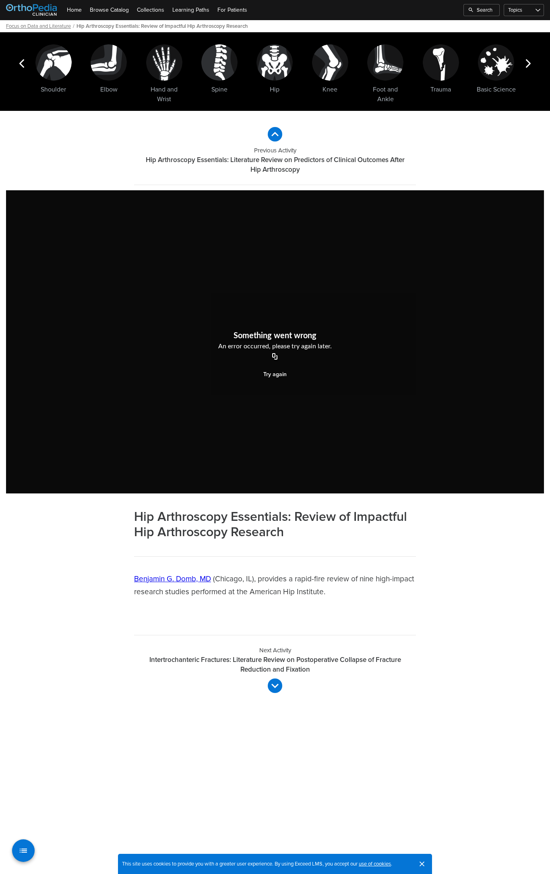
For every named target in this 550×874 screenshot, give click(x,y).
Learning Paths (190, 9)
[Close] (422, 864)
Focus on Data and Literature (38, 26)
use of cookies (375, 864)
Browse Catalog (109, 9)
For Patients (232, 9)
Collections (150, 9)
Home (74, 9)
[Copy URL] (275, 357)
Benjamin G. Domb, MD (172, 579)
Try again (275, 374)
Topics (515, 10)
